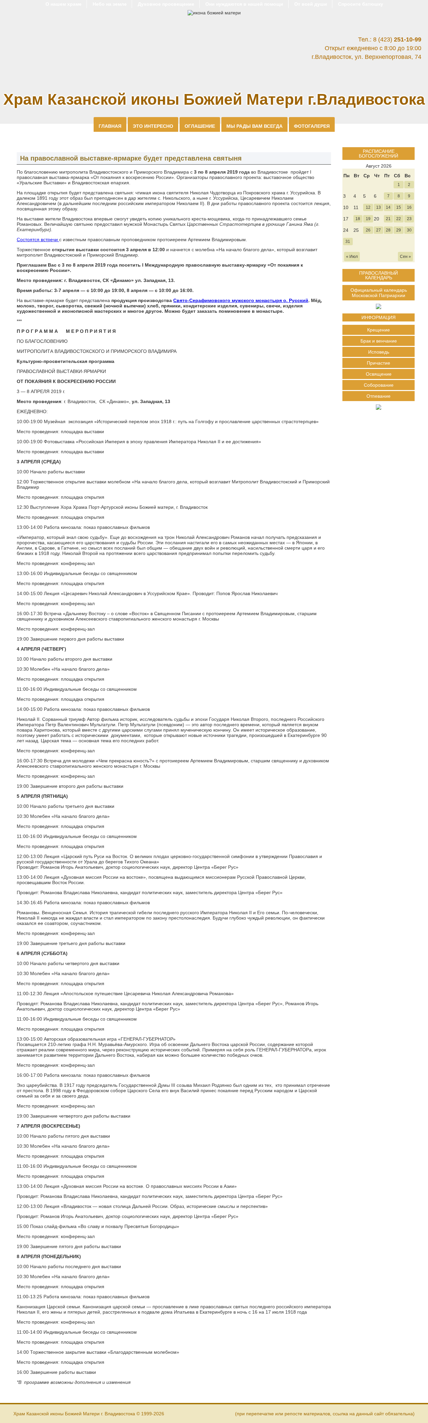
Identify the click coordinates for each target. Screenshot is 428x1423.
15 (398, 207)
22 (398, 218)
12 (368, 207)
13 (378, 207)
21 (388, 218)
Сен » (405, 256)
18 (357, 218)
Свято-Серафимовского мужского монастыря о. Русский (240, 300)
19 (368, 218)
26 (368, 230)
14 (388, 207)
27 (378, 230)
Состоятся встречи (38, 239)
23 (409, 218)
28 (388, 230)
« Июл (352, 256)
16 (409, 207)
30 (409, 230)
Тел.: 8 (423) (389, 39)
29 (398, 230)
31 (347, 241)
